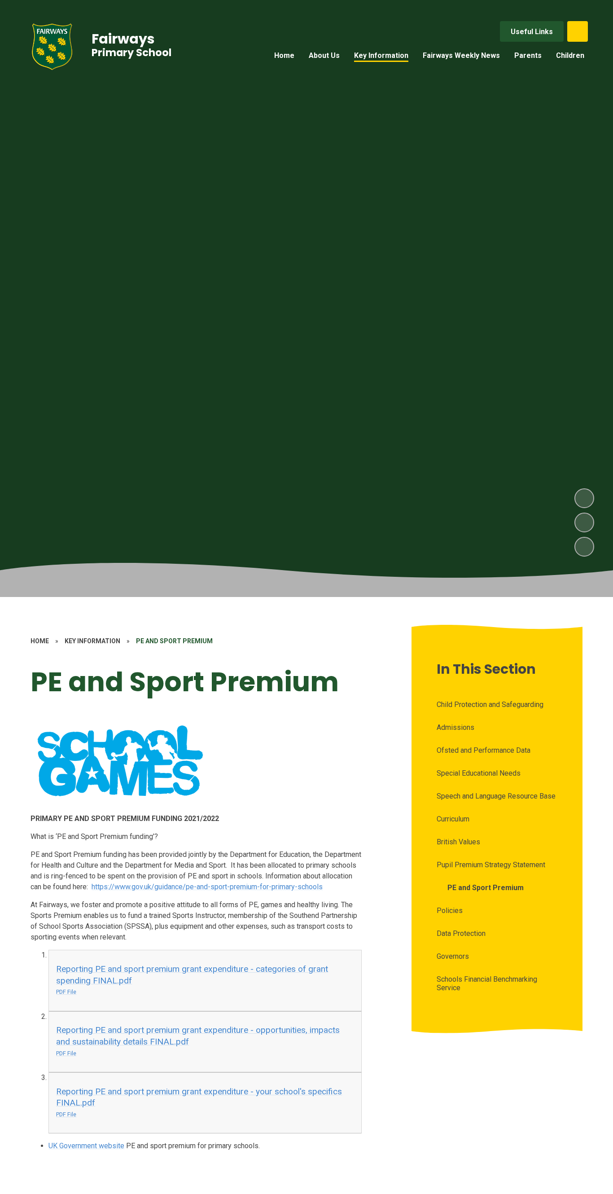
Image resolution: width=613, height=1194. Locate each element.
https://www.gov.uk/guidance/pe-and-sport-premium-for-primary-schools (207, 886)
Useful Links (532, 31)
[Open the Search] (577, 31)
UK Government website (86, 1145)
